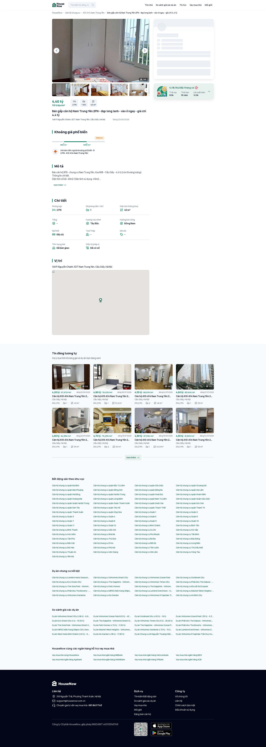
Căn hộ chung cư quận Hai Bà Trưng (109, 494)
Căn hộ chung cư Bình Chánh (147, 525)
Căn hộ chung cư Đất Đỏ (145, 543)
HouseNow (57, 12)
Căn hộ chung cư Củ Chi (145, 529)
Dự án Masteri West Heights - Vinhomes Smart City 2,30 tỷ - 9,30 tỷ (112, 629)
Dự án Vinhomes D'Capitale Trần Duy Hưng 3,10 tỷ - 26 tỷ (195, 634)
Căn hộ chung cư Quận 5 (145, 516)
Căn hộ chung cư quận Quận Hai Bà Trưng (70, 503)
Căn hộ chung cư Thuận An (64, 552)
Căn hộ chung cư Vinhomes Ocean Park (152, 577)
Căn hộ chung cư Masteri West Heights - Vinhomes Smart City (195, 590)
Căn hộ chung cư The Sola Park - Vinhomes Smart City (71, 586)
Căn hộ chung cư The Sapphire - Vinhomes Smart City (112, 582)
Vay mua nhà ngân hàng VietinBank (109, 659)
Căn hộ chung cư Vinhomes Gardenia (68, 595)
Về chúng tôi (181, 696)
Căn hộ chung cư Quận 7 (63, 521)
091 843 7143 (95, 705)
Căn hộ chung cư (72, 12)
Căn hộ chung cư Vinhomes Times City (152, 582)
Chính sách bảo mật (185, 705)
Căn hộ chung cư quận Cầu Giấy (149, 485)
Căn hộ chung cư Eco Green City (66, 582)
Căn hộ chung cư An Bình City (189, 595)
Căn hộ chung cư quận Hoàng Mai (67, 498)
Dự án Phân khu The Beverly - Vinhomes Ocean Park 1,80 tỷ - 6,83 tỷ (195, 625)
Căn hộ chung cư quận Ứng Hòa (107, 512)
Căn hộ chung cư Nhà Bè (104, 534)
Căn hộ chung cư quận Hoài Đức (149, 494)
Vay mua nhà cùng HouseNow (65, 655)
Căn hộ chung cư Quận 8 (104, 521)
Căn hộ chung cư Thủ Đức (104, 538)
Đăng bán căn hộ (142, 714)
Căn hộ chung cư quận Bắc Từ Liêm (109, 485)
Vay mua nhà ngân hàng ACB (189, 659)
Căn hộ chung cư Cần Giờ (104, 529)
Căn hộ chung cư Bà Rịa (145, 538)
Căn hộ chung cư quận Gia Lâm (190, 490)
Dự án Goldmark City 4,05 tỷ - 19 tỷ (150, 616)
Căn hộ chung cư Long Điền (188, 543)
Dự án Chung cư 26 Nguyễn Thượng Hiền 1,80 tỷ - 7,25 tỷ (154, 634)
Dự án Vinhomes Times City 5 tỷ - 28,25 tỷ (154, 620)
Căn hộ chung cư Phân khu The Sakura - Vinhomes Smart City (195, 582)
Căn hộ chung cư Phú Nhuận (147, 534)
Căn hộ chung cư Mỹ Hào (63, 547)
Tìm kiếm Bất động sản (145, 696)
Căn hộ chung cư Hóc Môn (64, 534)
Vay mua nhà (195, 5)
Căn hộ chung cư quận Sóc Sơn (190, 503)
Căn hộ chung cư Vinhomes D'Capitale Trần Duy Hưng (154, 595)
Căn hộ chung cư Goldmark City (190, 577)
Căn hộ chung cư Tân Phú (63, 538)
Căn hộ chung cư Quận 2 (187, 512)
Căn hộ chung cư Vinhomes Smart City (110, 577)
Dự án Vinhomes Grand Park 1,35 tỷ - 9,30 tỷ (195, 616)
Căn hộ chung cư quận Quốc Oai (149, 503)
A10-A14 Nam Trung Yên (93, 12)
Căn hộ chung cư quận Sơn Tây (66, 507)
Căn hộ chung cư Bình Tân (187, 525)
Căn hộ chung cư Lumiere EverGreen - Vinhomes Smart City (154, 590)
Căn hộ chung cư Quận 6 (187, 516)
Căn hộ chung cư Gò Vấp (187, 529)
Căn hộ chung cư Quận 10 (187, 521)
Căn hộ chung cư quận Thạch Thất (150, 507)
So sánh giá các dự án (166, 5)
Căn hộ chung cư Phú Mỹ (104, 547)
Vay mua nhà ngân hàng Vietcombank (151, 655)
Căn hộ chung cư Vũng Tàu (188, 552)
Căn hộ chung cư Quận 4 (104, 516)
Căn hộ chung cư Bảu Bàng (188, 538)
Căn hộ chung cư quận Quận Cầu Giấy (193, 498)
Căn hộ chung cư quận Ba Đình (65, 485)
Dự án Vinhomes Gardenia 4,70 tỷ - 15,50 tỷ (154, 629)
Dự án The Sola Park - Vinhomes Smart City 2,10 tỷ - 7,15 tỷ (71, 625)
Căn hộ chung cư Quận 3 (63, 516)
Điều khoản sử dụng (185, 709)
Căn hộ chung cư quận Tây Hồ (106, 507)
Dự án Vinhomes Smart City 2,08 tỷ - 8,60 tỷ (71, 616)
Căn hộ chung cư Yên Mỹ (63, 556)
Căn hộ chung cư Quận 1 (145, 512)
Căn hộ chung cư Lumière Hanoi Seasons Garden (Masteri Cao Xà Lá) (71, 577)
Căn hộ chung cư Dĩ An (103, 543)
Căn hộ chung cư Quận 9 (146, 521)
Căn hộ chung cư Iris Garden (106, 595)
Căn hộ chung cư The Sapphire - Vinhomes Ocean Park (154, 586)
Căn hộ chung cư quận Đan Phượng (67, 490)
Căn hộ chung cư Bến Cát (63, 543)
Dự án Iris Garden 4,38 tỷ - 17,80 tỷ (108, 634)
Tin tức (183, 5)
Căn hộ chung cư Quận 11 (63, 525)
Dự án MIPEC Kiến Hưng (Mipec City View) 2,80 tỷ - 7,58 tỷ (71, 629)
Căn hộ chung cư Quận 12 (104, 525)
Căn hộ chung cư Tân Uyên (147, 547)
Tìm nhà (149, 5)
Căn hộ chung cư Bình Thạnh (65, 529)
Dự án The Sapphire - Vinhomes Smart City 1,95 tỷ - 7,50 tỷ (112, 620)
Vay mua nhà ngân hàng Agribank (67, 659)
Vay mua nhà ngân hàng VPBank (149, 659)
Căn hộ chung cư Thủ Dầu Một (189, 547)
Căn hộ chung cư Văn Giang (105, 552)
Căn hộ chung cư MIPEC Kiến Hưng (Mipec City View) (112, 590)
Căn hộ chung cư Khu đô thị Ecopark (192, 586)
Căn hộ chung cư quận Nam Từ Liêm (151, 498)
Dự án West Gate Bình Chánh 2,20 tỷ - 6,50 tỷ (71, 634)
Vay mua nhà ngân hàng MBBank (107, 655)
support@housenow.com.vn (71, 700)
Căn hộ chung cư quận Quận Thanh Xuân (111, 503)
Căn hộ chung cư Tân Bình (187, 534)
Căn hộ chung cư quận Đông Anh (107, 490)
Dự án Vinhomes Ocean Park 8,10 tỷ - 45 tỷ (112, 616)
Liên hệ (178, 700)
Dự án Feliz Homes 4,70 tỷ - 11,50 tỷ (109, 625)
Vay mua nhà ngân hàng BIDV (189, 655)
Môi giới (208, 5)
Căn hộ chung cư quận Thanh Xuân (67, 512)
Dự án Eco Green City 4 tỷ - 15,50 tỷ (68, 620)
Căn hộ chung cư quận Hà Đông (66, 494)
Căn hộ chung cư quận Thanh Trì (190, 507)
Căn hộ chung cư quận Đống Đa (149, 490)
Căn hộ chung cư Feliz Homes (106, 586)
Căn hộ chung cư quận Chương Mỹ (191, 485)
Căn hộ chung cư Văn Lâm (146, 552)
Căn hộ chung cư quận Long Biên (108, 498)
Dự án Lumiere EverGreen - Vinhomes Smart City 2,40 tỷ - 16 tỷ (195, 629)
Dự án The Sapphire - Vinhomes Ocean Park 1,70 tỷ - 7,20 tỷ (154, 625)
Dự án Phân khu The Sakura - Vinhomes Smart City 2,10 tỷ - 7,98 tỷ (195, 620)
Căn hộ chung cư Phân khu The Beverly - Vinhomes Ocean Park (71, 590)
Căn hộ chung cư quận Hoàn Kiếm (191, 494)
